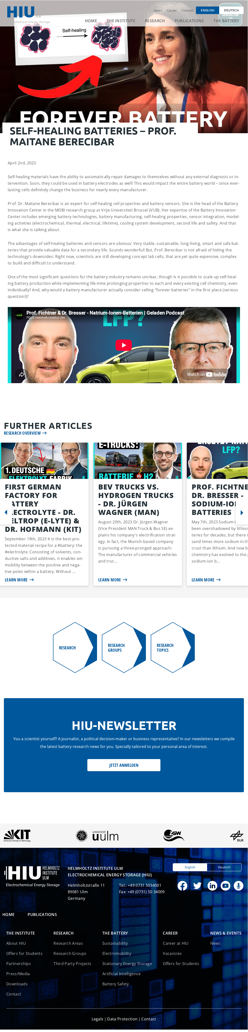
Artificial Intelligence (121, 973)
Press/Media (18, 973)
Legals (98, 1019)
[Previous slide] (6, 512)
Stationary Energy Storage (127, 963)
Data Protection (122, 1019)
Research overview (22, 433)
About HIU (16, 943)
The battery (226, 20)
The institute (121, 20)
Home (91, 20)
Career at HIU (175, 943)
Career (172, 10)
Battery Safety (115, 984)
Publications (189, 20)
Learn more (16, 579)
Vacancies (172, 953)
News (158, 10)
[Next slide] (242, 512)
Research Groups (69, 953)
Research (155, 20)
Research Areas (68, 943)
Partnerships (18, 963)
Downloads (17, 984)
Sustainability (115, 943)
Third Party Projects (72, 963)
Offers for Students (24, 953)
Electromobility (116, 953)
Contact (188, 10)
